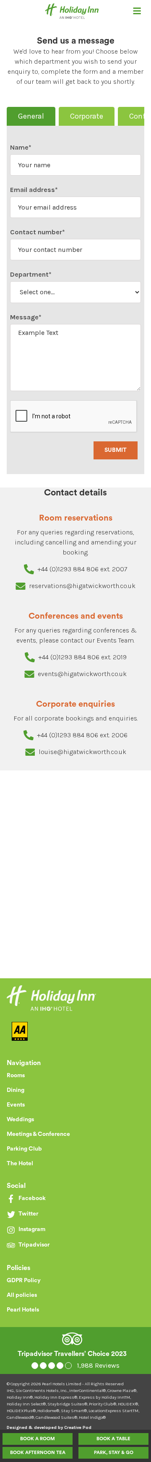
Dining (15, 1090)
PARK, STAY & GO (113, 1452)
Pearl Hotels (23, 1310)
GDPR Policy (24, 1280)
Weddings (20, 1119)
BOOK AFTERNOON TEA (37, 1452)
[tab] (31, 116)
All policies (22, 1295)
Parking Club (24, 1149)
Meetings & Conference (38, 1134)
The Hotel (20, 1163)
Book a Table (113, 1438)
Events (16, 1105)
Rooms (16, 1075)
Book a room (37, 1438)
